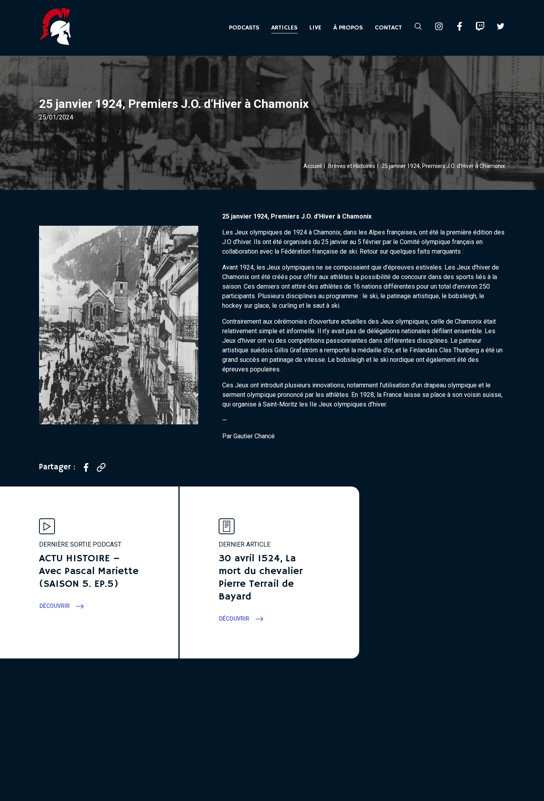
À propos (348, 28)
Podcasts (244, 28)
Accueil (312, 166)
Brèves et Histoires (351, 166)
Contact (388, 28)
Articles (284, 28)
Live (315, 28)
